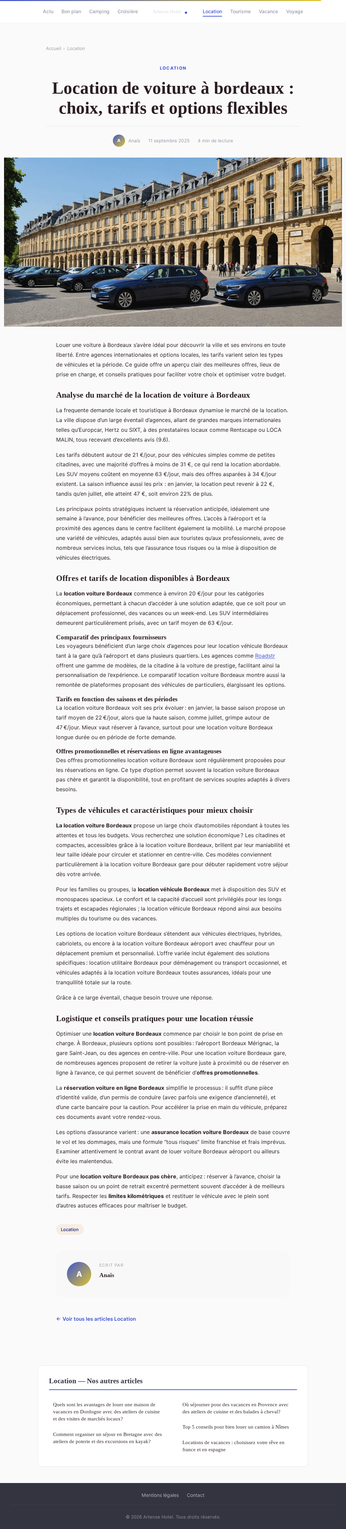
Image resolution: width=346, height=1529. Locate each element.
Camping (99, 11)
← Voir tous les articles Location (96, 1319)
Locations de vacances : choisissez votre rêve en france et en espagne (233, 1445)
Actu (48, 11)
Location (212, 11)
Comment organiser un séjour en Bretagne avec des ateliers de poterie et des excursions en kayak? (107, 1437)
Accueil (53, 48)
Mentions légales (160, 1495)
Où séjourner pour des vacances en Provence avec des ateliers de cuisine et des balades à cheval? (235, 1408)
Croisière (128, 11)
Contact (195, 1495)
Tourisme (240, 11)
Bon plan (71, 11)
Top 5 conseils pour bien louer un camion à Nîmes (235, 1427)
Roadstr (265, 655)
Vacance (268, 11)
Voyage (294, 11)
